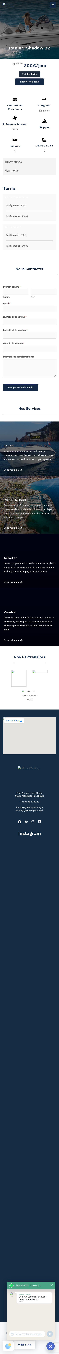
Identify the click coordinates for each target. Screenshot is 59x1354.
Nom (33, 297)
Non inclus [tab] (12, 170)
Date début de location (15, 330)
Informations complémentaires (18, 356)
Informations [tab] (13, 162)
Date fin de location (13, 343)
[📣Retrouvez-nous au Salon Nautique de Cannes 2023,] (11, 912)
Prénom (6, 297)
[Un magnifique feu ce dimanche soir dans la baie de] (11, 1043)
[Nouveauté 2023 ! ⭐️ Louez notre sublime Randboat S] (29, 1180)
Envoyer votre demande (20, 387)
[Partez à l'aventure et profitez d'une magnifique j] (47, 910)
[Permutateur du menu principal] (53, 5)
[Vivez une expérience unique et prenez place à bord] (47, 1221)
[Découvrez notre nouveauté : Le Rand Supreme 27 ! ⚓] (29, 1043)
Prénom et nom (11, 286)
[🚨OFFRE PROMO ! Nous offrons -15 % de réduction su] (29, 893)
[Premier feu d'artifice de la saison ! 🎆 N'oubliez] (11, 1188)
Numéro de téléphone (14, 317)
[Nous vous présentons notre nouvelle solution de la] (47, 1057)
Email (6, 303)
